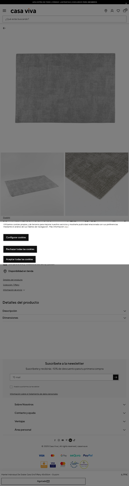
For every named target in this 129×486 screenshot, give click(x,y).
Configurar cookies (16, 237)
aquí (66, 227)
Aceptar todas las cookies (19, 259)
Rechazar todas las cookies (20, 249)
